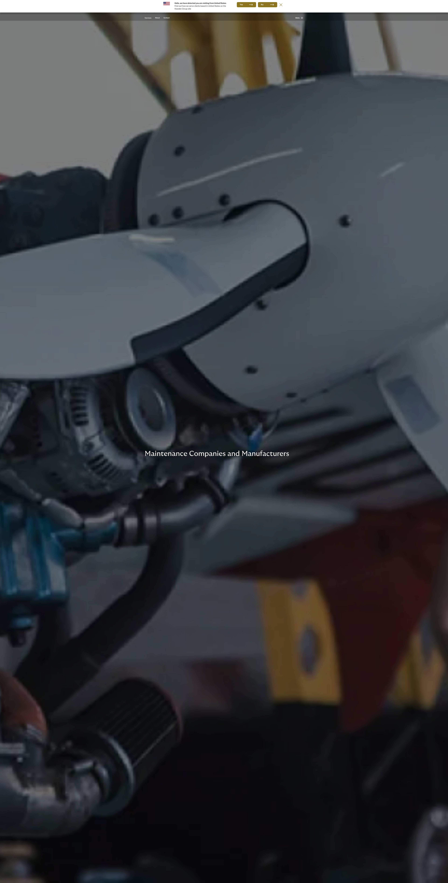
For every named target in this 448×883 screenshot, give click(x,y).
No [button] (262, 4)
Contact (167, 18)
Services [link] (148, 18)
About (157, 18)
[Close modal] (281, 4)
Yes (241, 4)
